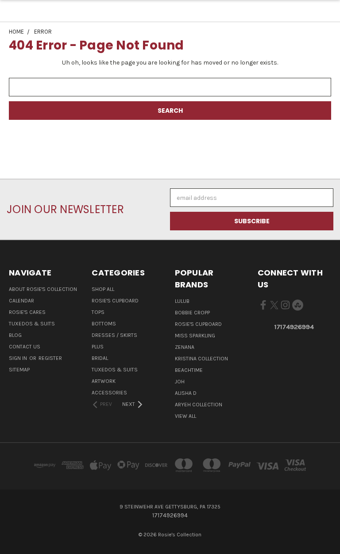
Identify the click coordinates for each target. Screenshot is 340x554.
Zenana (184, 347)
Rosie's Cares (27, 312)
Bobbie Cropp (192, 312)
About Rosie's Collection (43, 289)
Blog (15, 335)
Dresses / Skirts (114, 335)
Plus (98, 347)
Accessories (109, 393)
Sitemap (19, 370)
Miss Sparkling (195, 335)
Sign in (18, 358)
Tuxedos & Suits (32, 324)
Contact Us (24, 347)
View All (185, 416)
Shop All (103, 289)
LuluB (182, 301)
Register (50, 358)
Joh (180, 381)
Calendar (21, 301)
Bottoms (104, 324)
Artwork (104, 381)
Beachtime (189, 370)
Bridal (100, 358)
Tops (98, 312)
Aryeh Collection (198, 404)
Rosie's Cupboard (115, 301)
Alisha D (186, 393)
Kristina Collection (201, 358)
